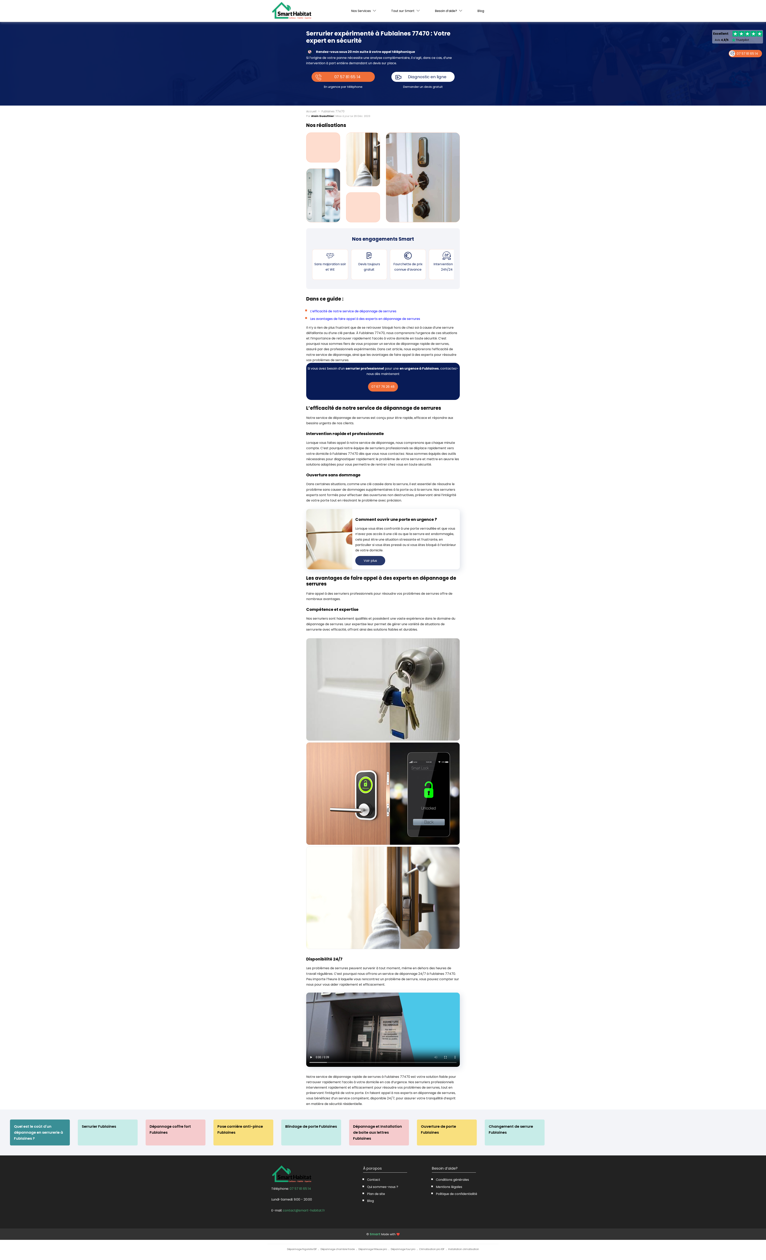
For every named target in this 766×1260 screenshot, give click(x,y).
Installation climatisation (463, 1249)
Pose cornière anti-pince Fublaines (240, 1129)
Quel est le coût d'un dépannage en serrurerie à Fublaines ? (38, 1132)
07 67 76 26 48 (383, 386)
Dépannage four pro (403, 1249)
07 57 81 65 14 (347, 77)
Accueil (311, 111)
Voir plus (370, 560)
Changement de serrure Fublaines (511, 1129)
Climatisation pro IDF (431, 1249)
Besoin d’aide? (446, 11)
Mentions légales (449, 1187)
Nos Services (361, 11)
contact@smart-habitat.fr (304, 1210)
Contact (373, 1179)
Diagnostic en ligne (427, 77)
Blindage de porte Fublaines (311, 1126)
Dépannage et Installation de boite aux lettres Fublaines (377, 1132)
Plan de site (376, 1194)
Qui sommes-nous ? (382, 1187)
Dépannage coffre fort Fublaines (170, 1129)
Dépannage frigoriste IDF (302, 1249)
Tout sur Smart (403, 11)
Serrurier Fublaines (99, 1126)
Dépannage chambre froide (338, 1249)
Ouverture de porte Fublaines (438, 1129)
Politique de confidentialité (456, 1194)
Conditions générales (452, 1179)
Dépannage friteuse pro (372, 1249)
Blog (480, 11)
